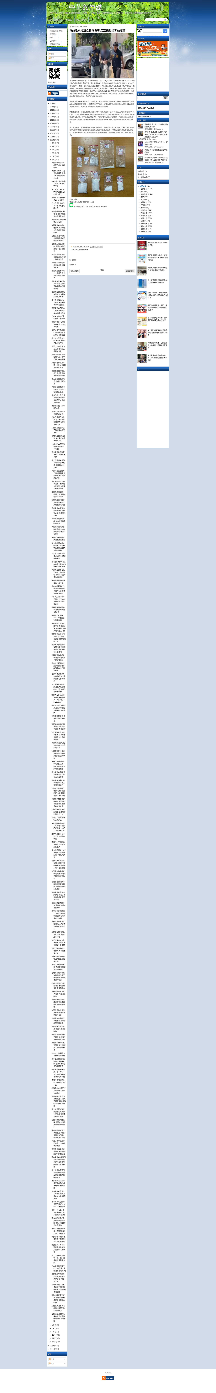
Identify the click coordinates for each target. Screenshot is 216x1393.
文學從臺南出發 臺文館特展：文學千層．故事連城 (58, 357)
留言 (52, 58)
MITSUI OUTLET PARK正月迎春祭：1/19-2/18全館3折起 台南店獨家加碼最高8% (155, 134)
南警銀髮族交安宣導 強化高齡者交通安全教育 (58, 438)
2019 (52, 123)
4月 (53, 153)
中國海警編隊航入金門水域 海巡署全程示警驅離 (58, 657)
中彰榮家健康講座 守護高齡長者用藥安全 (58, 959)
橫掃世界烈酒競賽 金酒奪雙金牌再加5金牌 (58, 609)
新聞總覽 (143, 186)
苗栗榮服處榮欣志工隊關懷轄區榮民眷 (58, 430)
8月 (53, 1328)
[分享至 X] (99, 247)
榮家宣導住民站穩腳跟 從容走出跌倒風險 (58, 324)
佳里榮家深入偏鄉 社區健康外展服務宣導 (58, 265)
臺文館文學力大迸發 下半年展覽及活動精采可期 (58, 340)
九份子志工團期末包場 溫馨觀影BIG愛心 (58, 446)
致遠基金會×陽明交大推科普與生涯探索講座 (59, 1090)
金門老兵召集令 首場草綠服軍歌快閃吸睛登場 (58, 1308)
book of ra (108, 1373)
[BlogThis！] (96, 247)
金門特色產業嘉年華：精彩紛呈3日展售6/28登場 (59, 365)
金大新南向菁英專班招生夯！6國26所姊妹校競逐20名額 (157, 357)
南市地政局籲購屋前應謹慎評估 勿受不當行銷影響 (58, 1204)
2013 (52, 103)
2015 (52, 110)
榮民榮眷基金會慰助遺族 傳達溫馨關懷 (58, 994)
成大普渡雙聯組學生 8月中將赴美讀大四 (58, 205)
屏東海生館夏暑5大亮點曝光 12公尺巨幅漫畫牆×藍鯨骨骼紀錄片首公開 (59, 1101)
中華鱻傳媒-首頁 (56, 30)
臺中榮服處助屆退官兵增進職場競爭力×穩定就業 (58, 302)
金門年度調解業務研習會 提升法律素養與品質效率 (58, 1037)
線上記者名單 (81, 19)
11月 (54, 1338)
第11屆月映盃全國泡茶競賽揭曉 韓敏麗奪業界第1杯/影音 (158, 332)
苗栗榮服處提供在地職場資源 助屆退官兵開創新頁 (58, 1151)
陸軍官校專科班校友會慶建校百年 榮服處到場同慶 (58, 502)
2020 (52, 127)
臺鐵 (51, 37)
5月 (53, 156)
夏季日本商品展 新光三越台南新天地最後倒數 (58, 348)
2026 (52, 1349)
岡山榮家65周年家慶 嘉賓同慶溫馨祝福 (58, 1028)
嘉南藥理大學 (55, 43)
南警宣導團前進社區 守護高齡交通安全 (58, 1082)
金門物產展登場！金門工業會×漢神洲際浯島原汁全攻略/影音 (157, 307)
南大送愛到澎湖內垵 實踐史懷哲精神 (58, 381)
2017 (52, 117)
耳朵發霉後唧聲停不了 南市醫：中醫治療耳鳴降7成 (59, 1268)
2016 (52, 113)
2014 (52, 107)
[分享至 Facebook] (101, 247)
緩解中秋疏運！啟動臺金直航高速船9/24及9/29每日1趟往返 (158, 295)
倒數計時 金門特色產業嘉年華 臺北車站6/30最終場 (58, 1239)
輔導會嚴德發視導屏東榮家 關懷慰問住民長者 (58, 1012)
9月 (53, 1332)
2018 (52, 120)
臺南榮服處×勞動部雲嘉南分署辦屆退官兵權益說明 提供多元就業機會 (59, 1162)
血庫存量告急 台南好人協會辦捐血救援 (58, 836)
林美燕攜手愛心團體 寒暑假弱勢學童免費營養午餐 (58, 213)
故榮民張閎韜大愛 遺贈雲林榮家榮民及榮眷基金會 (58, 985)
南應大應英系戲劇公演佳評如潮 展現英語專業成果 (58, 332)
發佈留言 (73, 264)
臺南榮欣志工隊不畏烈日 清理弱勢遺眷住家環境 (58, 494)
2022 (52, 133)
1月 (53, 143)
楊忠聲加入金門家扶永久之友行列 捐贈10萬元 (58, 191)
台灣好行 (53, 40)
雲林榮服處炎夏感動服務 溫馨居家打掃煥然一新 (58, 812)
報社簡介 (58, 19)
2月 (53, 146)
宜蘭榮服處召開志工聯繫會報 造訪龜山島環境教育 (58, 310)
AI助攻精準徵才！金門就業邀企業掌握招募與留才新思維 (157, 345)
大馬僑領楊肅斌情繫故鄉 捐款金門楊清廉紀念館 (58, 389)
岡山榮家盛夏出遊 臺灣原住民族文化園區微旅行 (58, 782)
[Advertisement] (156, 74)
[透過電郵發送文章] (91, 246)
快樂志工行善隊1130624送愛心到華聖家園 (58, 618)
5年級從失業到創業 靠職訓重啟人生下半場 (59, 183)
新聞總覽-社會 (83, 249)
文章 (52, 54)
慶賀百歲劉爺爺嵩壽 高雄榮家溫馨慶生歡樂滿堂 (58, 967)
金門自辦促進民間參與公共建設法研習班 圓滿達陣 (58, 726)
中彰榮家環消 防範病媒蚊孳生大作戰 (58, 718)
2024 (52, 140)
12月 (54, 1342)
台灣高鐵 (53, 34)
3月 (53, 149)
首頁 (50, 19)
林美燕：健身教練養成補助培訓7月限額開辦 (59, 556)
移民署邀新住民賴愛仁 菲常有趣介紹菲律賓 (58, 934)
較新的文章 (74, 271)
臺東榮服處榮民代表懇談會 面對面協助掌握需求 (58, 294)
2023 (52, 136)
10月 (54, 1335)
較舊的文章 (130, 271)
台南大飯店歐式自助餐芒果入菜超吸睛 (58, 165)
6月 (53, 159)
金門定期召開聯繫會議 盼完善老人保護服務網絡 (58, 238)
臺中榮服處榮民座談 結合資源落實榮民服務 (58, 521)
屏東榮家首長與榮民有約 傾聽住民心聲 (58, 454)
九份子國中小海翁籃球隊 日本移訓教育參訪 (58, 1143)
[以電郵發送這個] (94, 247)
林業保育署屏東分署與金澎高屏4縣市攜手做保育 (59, 256)
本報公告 (69, 19)
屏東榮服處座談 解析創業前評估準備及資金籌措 (58, 774)
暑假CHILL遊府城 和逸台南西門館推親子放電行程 (58, 1212)
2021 (52, 130)
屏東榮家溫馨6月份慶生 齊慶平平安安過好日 (59, 745)
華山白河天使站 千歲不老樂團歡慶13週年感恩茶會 (58, 1231)
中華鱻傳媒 (85, 7)
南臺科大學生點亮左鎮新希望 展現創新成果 (58, 844)
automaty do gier (51, 0)
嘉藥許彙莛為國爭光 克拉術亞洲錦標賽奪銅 (58, 905)
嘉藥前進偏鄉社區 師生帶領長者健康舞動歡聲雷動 (58, 373)
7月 (53, 1325)
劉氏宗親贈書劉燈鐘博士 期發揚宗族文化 (58, 950)
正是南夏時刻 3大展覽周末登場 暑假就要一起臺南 (58, 942)
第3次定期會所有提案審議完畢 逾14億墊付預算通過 (59, 564)
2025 (52, 1346)
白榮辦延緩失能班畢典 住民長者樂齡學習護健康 (58, 1020)
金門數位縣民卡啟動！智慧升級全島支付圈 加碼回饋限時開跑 (158, 257)
